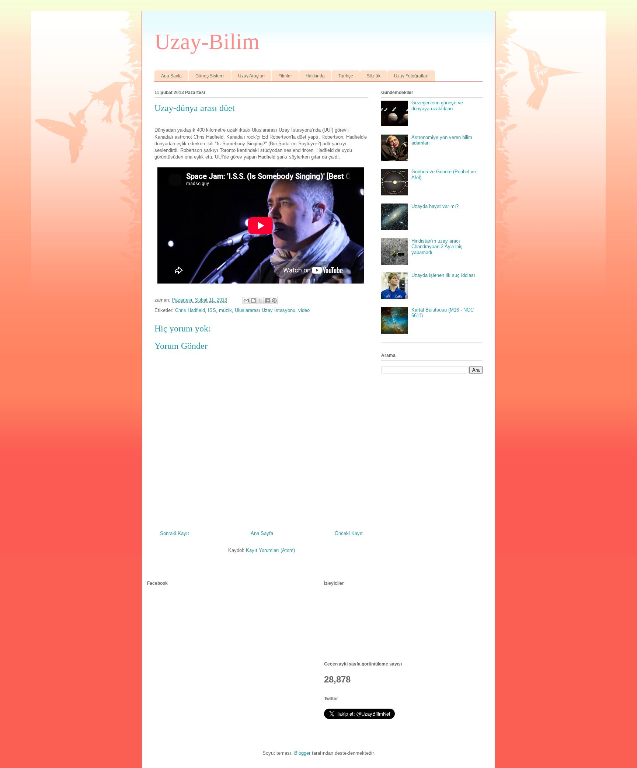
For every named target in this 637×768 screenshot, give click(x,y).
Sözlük (373, 76)
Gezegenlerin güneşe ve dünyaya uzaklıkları (437, 105)
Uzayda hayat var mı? (435, 206)
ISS (212, 310)
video (304, 310)
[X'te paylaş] (260, 300)
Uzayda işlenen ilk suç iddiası (443, 275)
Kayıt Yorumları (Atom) (270, 550)
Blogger (302, 753)
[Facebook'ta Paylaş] (267, 300)
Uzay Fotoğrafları (411, 76)
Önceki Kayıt (349, 533)
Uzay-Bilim (207, 41)
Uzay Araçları (251, 76)
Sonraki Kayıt (174, 533)
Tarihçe (345, 76)
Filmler (285, 76)
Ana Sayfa (171, 76)
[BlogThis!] (253, 300)
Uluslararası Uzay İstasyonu (265, 310)
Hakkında (315, 76)
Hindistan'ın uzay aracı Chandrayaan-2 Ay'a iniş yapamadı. (437, 246)
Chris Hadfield (190, 310)
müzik (225, 310)
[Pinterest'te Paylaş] (274, 300)
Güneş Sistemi (209, 76)
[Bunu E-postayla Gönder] (246, 300)
